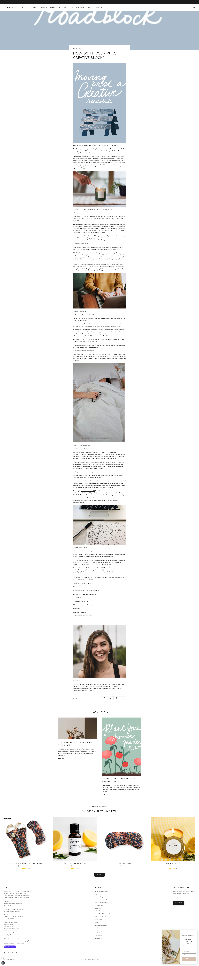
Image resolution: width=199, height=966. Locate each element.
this (99, 485)
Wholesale (98, 908)
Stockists (97, 928)
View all (99, 874)
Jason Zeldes (118, 324)
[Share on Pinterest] (117, 698)
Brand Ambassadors (101, 925)
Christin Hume (83, 311)
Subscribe (178, 903)
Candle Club (55, 7)
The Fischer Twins (84, 445)
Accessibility (98, 935)
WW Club (110, 554)
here (99, 577)
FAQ (96, 894)
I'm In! (188, 959)
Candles (34, 7)
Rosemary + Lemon (173, 864)
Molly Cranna (77, 247)
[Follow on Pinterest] (12, 953)
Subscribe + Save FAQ (101, 899)
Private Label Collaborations (103, 914)
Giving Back (98, 919)
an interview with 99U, (88, 491)
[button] (3, 963)
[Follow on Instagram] (8, 953)
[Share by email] (123, 698)
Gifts (65, 7)
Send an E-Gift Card (100, 916)
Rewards (99, 7)
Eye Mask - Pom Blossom (124, 864)
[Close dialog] (195, 932)
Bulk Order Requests (101, 911)
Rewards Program (100, 897)
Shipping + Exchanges (101, 891)
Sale (71, 7)
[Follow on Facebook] (4, 953)
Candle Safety (99, 905)
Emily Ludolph (82, 320)
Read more (61, 758)
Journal (97, 922)
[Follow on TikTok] (20, 953)
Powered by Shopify (93, 959)
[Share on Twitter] (110, 698)
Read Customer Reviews (102, 902)
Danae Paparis (83, 547)
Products (43, 7)
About (90, 7)
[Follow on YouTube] (16, 953)
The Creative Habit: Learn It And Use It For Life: (100, 226)
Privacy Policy (99, 938)
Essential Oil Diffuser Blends (75, 864)
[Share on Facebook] (104, 698)
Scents (25, 7)
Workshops (80, 7)
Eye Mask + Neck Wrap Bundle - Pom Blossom (26, 864)
